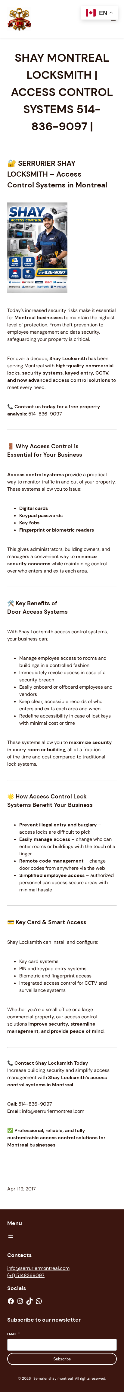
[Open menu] (10, 1236)
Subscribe (62, 1359)
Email (13, 1334)
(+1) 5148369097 (26, 1275)
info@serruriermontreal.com (38, 1268)
